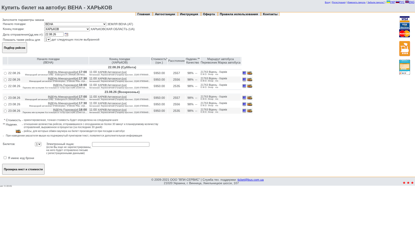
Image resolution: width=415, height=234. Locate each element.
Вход (327, 2)
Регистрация (338, 2)
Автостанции (165, 14)
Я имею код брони (20, 158)
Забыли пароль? (376, 2)
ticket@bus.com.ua (251, 179)
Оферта (209, 14)
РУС (402, 2)
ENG (411, 2)
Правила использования (239, 14)
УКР (392, 2)
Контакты (270, 14)
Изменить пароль (356, 2)
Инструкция (189, 14)
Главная (144, 14)
